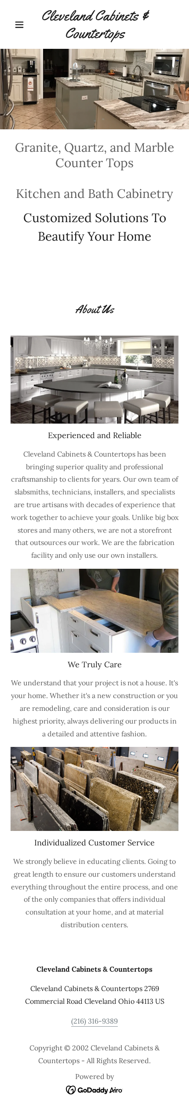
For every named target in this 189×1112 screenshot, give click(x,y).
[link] (94, 24)
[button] (23, 24)
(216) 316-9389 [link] (94, 1021)
